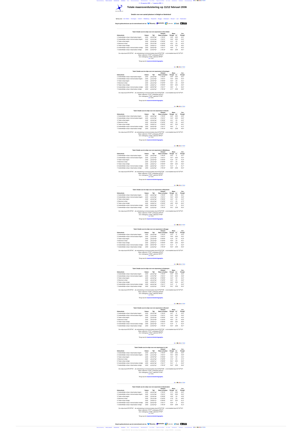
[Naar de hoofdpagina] (193, 0)
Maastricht (153, 18)
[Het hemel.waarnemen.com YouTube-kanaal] (199, 0)
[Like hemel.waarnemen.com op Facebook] (200, 0)
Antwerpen (166, 18)
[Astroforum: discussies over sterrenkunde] (197, 0)
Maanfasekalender (144, 0)
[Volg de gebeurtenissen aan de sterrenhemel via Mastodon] (160, 23)
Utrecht (140, 18)
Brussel (173, 18)
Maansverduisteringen (135, 0)
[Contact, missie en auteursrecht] (194, 0)
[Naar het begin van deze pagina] (174, 67)
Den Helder (126, 18)
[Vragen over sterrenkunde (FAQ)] (196, 0)
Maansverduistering (100, 0)
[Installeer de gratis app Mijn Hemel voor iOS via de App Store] (198, 0)
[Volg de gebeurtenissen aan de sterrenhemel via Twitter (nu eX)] (201, 0)
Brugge (160, 18)
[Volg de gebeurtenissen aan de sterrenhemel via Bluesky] (151, 23)
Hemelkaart (181, 0)
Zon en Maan (152, 0)
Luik (177, 18)
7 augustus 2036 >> (157, 3)
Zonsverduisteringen (188, 0)
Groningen (133, 18)
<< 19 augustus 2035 (144, 3)
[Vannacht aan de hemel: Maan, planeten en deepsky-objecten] (195, 0)
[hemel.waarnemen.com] (119, 8)
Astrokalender (174, 0)
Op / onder (168, 0)
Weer (128, 0)
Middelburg (146, 18)
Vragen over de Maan (160, 0)
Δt (149, 58)
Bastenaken (183, 18)
